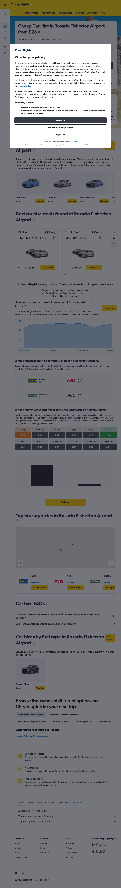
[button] (60, 120)
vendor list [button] (25, 86)
